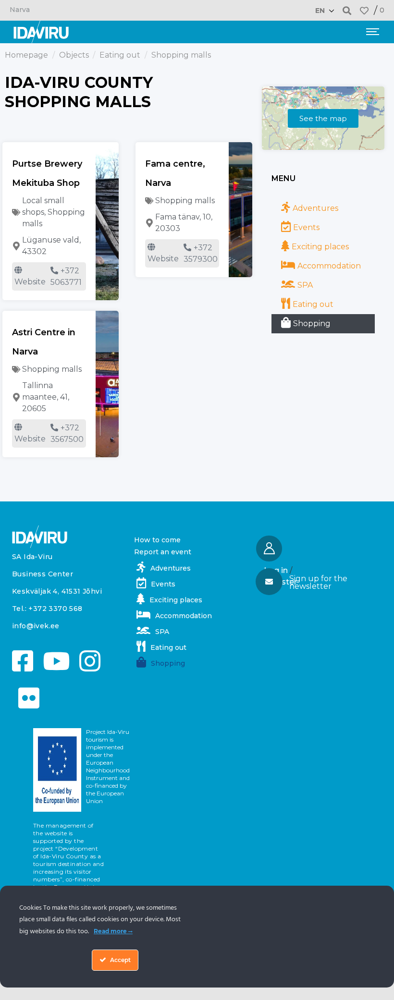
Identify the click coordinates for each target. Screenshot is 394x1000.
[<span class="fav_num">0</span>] (364, 10)
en (320, 10)
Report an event (162, 552)
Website (30, 281)
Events (306, 227)
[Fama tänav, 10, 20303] (149, 223)
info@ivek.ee (36, 626)
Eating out (119, 55)
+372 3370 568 (55, 608)
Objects (74, 55)
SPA (305, 285)
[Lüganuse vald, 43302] (16, 246)
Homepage (26, 55)
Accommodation (329, 265)
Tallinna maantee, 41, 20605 (45, 397)
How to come (157, 540)
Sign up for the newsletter (318, 582)
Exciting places (320, 246)
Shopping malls (185, 200)
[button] (347, 10)
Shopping (312, 323)
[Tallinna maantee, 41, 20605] (16, 397)
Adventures (315, 208)
